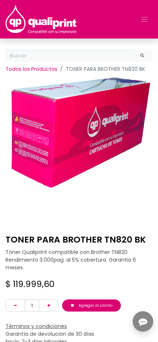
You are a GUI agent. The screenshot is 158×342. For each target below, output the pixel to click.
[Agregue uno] (48, 305)
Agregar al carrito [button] (95, 305)
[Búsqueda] (142, 56)
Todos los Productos (31, 69)
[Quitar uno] (15, 305)
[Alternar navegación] (144, 19)
